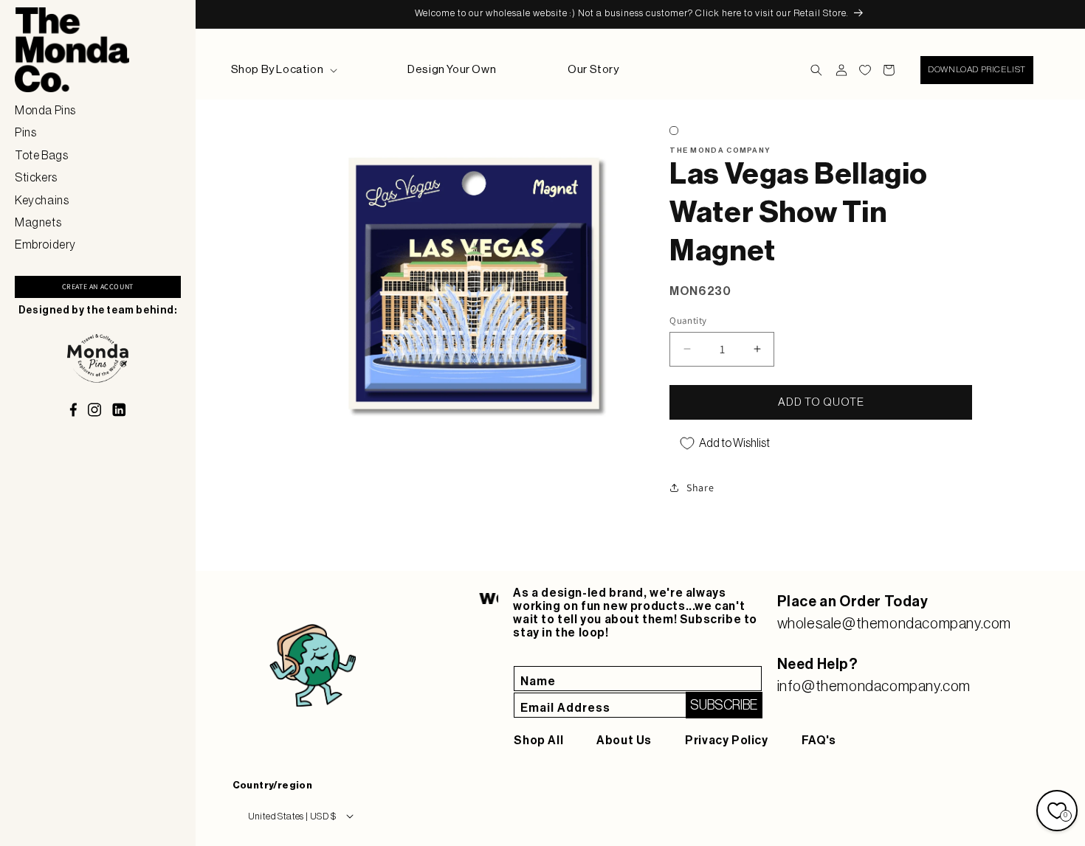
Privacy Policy (726, 740)
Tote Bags (41, 156)
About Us (624, 740)
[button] (284, 70)
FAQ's (819, 740)
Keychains (42, 201)
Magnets (38, 223)
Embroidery (45, 245)
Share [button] (700, 486)
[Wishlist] (865, 70)
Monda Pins (45, 111)
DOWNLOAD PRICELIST (977, 69)
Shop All (538, 740)
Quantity (687, 319)
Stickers (36, 178)
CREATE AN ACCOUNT (98, 286)
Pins (25, 133)
